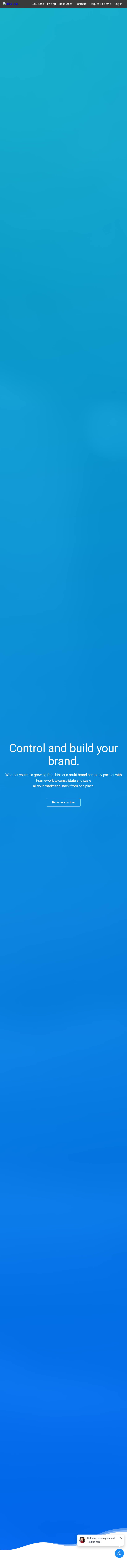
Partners (81, 4)
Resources (65, 4)
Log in (118, 4)
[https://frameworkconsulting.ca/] (10, 3)
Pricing (51, 4)
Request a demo (100, 4)
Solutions (38, 4)
